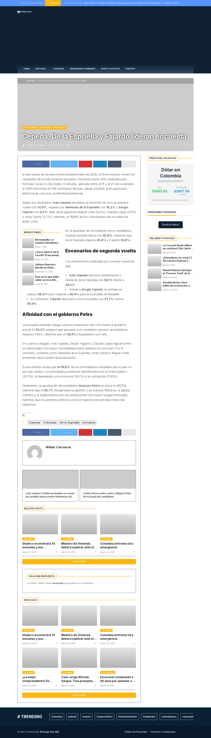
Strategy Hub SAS (49, 731)
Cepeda (34, 422)
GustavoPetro (104, 716)
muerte (86, 716)
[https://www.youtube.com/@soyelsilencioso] (193, 3)
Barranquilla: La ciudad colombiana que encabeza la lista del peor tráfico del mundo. (48, 241)
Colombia (30, 81)
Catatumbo (149, 716)
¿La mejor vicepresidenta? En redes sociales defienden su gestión (37, 679)
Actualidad (107, 672)
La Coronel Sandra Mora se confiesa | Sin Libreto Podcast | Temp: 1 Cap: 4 (177, 247)
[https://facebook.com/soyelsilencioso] (182, 3)
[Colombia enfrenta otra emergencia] (118, 524)
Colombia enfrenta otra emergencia (116, 545)
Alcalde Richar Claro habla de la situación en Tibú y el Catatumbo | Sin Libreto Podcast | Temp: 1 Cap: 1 (178, 284)
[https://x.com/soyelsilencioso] (185, 3)
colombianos (168, 716)
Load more (79, 561)
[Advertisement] (105, 41)
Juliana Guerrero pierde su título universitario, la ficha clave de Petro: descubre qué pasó (48, 266)
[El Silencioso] (24, 12)
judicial (72, 716)
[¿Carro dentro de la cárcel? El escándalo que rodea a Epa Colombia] (28, 255)
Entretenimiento (127, 716)
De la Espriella (69, 422)
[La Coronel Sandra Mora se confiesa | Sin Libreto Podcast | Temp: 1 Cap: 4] (154, 249)
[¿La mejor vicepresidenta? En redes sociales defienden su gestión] (40, 658)
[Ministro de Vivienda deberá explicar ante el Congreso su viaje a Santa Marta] (79, 524)
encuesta (88, 422)
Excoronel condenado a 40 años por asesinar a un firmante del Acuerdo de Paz (118, 679)
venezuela (188, 716)
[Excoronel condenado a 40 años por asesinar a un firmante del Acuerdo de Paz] (118, 658)
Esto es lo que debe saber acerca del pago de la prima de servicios (47, 278)
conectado (57, 583)
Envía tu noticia (170, 224)
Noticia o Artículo (53, 127)
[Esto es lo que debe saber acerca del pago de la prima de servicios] (28, 280)
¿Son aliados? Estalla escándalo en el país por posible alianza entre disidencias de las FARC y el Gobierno (125, 3)
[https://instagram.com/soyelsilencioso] (189, 3)
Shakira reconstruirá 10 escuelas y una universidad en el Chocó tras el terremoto (39, 545)
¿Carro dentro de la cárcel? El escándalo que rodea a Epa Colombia (47, 254)
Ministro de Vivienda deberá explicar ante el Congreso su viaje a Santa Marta (77, 545)
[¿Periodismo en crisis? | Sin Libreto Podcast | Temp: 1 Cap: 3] (154, 261)
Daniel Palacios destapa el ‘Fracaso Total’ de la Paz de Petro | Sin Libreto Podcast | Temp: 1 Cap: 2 (178, 272)
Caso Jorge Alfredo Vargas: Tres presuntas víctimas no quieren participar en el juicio (77, 679)
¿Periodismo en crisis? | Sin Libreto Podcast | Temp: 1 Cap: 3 (177, 259)
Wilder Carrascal (58, 447)
